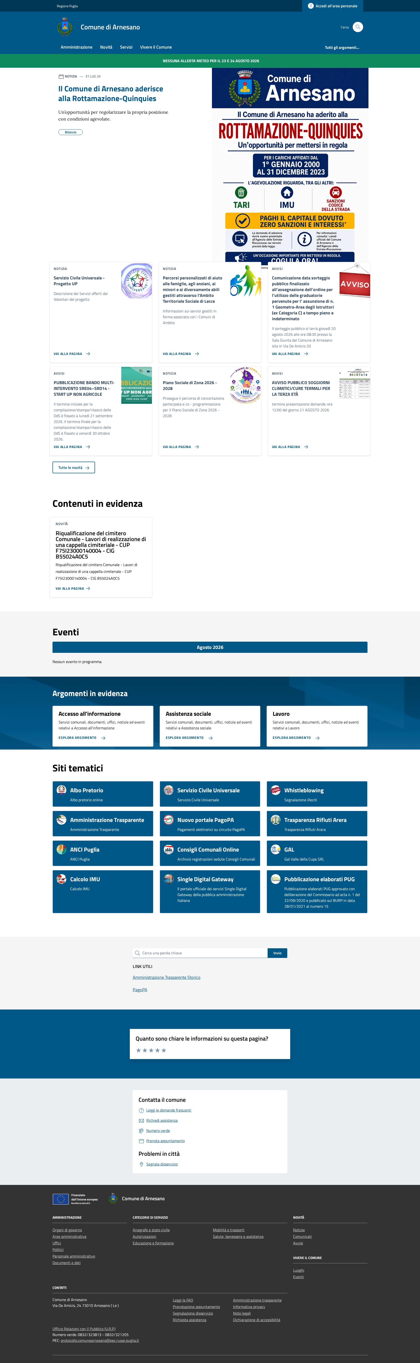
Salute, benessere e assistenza (238, 1236)
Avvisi (298, 1243)
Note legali (242, 1313)
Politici (58, 1249)
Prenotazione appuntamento (196, 1307)
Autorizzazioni (144, 1236)
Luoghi (298, 1270)
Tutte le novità (70, 467)
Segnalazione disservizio (193, 1313)
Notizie (299, 1230)
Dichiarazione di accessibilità (256, 1320)
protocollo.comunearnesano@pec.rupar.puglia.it (100, 1340)
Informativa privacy (249, 1307)
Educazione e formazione (153, 1243)
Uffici (56, 1243)
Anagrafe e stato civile (151, 1230)
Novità (106, 47)
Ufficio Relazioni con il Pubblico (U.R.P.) (83, 1329)
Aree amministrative (69, 1236)
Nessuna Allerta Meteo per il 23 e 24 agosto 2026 (211, 61)
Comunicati (302, 1236)
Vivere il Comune (156, 47)
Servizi (126, 47)
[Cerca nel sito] (358, 27)
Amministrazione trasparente (257, 1300)
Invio (277, 953)
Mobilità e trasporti (229, 1230)
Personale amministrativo (73, 1256)
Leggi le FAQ (183, 1300)
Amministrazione (76, 47)
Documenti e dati (66, 1263)
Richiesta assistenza (189, 1320)
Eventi (298, 1277)
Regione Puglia (67, 6)
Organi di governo (67, 1230)
